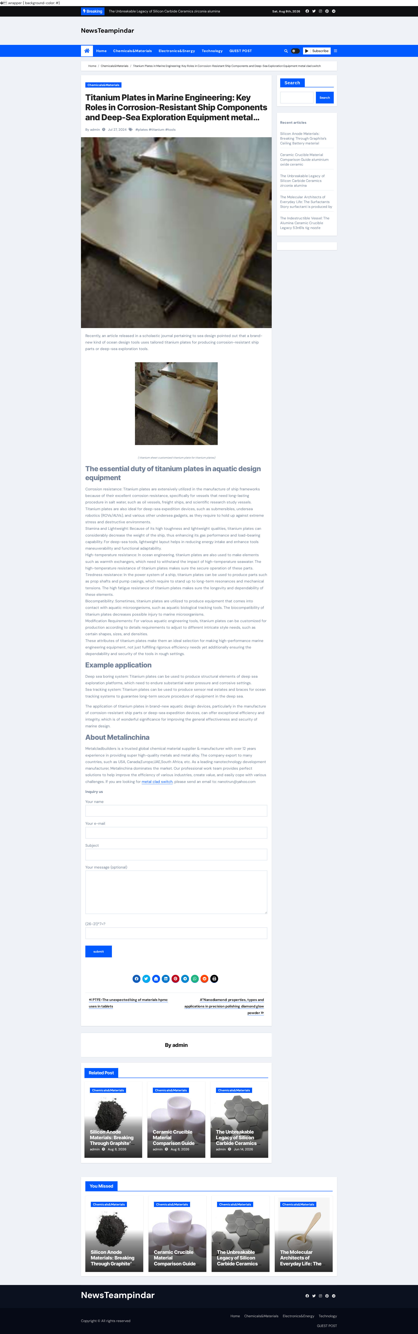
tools (172, 129)
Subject (92, 845)
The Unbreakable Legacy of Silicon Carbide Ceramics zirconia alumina (236, 1140)
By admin (92, 129)
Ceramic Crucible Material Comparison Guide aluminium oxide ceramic (174, 1143)
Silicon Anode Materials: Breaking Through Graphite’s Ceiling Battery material (111, 1143)
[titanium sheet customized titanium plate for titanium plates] (176, 406)
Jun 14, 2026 (243, 1149)
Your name (94, 801)
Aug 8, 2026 (117, 1149)
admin (180, 1045)
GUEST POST (240, 51)
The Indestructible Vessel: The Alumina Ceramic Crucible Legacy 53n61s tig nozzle (304, 223)
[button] (335, 51)
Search (292, 82)
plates (143, 129)
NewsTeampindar (107, 30)
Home (101, 51)
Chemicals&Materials (132, 51)
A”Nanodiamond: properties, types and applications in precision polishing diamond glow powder (224, 1006)
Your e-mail (95, 823)
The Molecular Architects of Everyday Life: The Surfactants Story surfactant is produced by (306, 202)
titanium (157, 129)
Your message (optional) (106, 867)
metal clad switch (157, 781)
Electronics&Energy (177, 51)
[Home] (87, 51)
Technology (212, 51)
